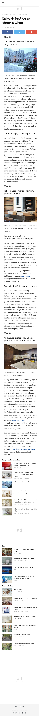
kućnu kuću (25, 276)
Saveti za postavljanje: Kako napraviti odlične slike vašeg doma (23, 474)
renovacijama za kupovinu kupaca (23, 449)
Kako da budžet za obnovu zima (25, 482)
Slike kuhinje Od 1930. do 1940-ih (25, 598)
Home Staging (23, 14)
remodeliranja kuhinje (20, 420)
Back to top (19, 706)
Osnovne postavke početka (9, 14)
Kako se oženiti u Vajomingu (23, 567)
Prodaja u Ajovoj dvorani (22, 634)
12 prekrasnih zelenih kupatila (24, 558)
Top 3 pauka (18, 589)
